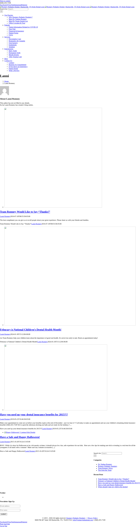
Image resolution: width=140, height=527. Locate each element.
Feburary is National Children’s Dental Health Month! (30, 329)
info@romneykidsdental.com (83, 520)
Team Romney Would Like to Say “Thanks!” (25, 211)
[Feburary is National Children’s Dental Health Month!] (70, 325)
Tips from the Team (104, 470)
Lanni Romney (5, 216)
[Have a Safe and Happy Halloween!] (19, 432)
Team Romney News (105, 468)
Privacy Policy (93, 518)
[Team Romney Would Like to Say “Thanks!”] (53, 207)
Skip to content (5, 1)
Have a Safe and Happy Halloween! (20, 437)
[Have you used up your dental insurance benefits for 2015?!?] (55, 410)
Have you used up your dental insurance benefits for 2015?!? (34, 414)
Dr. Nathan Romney (105, 464)
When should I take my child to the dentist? (113, 487)
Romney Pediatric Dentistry (107, 466)
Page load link (5, 524)
